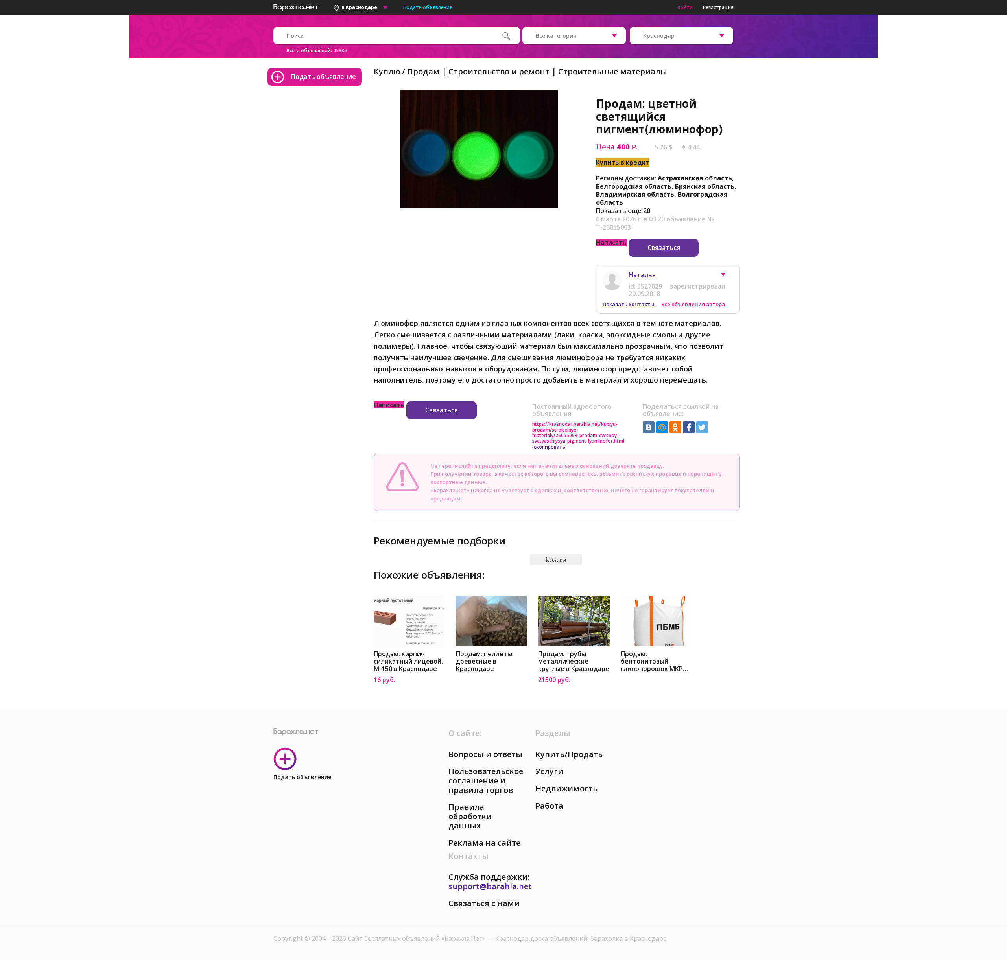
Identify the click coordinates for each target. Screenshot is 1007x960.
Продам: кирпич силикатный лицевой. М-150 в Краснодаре (408, 661)
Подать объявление (427, 7)
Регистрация (718, 7)
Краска (556, 559)
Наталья (642, 274)
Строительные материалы (612, 71)
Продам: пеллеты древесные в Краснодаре (484, 661)
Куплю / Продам (407, 71)
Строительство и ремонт (499, 71)
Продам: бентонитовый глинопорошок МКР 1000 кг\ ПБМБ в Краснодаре (652, 661)
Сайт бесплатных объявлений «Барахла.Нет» (417, 938)
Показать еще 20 (623, 210)
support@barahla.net (490, 886)
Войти (685, 7)
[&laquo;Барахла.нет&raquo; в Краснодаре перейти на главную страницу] (295, 6)
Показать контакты (629, 304)
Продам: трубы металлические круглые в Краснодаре (573, 661)
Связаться (663, 247)
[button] (727, 276)
